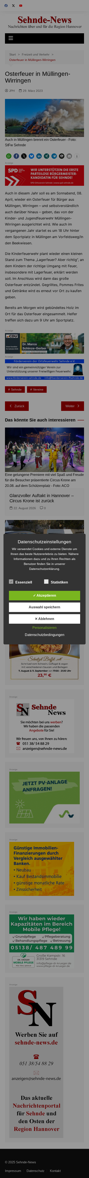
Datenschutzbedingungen (44, 635)
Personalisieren (44, 628)
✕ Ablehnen (44, 619)
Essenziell (23, 582)
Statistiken (59, 582)
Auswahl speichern (44, 607)
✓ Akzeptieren (44, 595)
